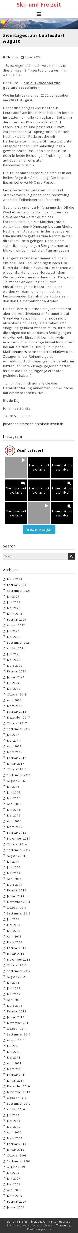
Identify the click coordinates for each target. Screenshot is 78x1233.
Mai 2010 (13, 1126)
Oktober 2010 (17, 1098)
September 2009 (19, 1161)
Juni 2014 (13, 867)
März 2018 (14, 706)
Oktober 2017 (17, 723)
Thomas (12, 57)
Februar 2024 (16, 585)
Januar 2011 (15, 1080)
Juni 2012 (13, 988)
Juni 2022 (13, 637)
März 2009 (14, 1196)
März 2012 (14, 1005)
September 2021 (19, 642)
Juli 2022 (13, 631)
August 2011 (16, 1040)
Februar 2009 (16, 1201)
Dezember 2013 (18, 902)
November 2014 (18, 838)
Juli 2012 (13, 982)
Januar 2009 (15, 1207)
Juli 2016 (13, 786)
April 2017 (14, 746)
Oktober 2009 (17, 1155)
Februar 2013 (16, 948)
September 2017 (19, 729)
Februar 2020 (16, 671)
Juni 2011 (13, 1052)
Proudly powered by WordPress (29, 1225)
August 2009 (16, 1167)
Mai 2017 (13, 740)
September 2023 (19, 591)
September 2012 (19, 971)
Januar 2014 (15, 896)
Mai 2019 (13, 689)
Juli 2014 (13, 861)
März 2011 (14, 1069)
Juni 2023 (13, 602)
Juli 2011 (13, 1046)
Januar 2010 (15, 1150)
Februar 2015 (16, 833)
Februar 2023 (16, 619)
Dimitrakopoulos (39, 1229)
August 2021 (16, 648)
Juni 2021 (13, 654)
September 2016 (19, 775)
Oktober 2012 (17, 965)
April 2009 (14, 1190)
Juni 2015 (13, 810)
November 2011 (18, 1023)
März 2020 (14, 665)
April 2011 (14, 1063)
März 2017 (14, 752)
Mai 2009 (13, 1184)
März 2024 (14, 579)
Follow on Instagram (39, 530)
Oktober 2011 (17, 1029)
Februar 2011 (16, 1075)
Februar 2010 (16, 1144)
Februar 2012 (16, 1011)
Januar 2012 (15, 1017)
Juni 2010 (13, 1121)
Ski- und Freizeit (39, 4)
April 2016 (14, 804)
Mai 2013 (13, 931)
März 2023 (14, 614)
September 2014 (19, 850)
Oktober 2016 (17, 769)
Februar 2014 (16, 890)
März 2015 (14, 827)
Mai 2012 (13, 994)
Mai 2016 (13, 798)
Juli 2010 (13, 1115)
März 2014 (14, 884)
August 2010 (16, 1109)
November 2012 (18, 959)
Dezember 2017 (18, 717)
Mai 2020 (13, 660)
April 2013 (14, 936)
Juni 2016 (13, 792)
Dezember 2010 (18, 1086)
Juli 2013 (13, 919)
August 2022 (16, 625)
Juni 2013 (13, 925)
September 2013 (19, 913)
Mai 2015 (13, 815)
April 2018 (14, 700)
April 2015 (14, 821)
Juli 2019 (13, 683)
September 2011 (19, 1034)
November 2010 (18, 1092)
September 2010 (19, 1103)
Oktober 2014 (17, 844)
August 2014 (16, 856)
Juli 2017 (13, 735)
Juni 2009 (13, 1178)
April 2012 (14, 1000)
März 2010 (14, 1138)
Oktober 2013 (17, 907)
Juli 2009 (13, 1173)
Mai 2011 (13, 1057)
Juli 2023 (13, 596)
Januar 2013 (15, 954)
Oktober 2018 (17, 694)
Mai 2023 (13, 608)
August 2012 (16, 977)
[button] (16, 467)
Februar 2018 (16, 712)
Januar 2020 (15, 677)
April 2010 (14, 1132)
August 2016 (16, 781)
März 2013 (14, 942)
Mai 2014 (13, 873)
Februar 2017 (16, 758)
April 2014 (14, 879)
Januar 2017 (15, 763)
